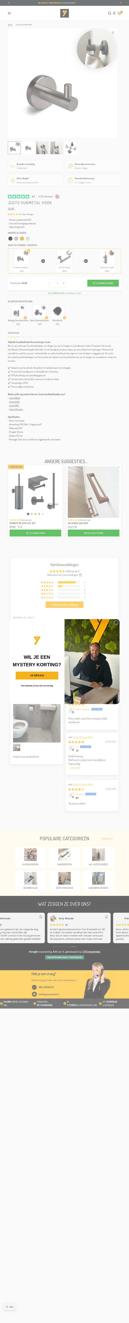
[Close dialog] (116, 622)
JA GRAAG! (37, 675)
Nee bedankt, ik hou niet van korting (37, 686)
